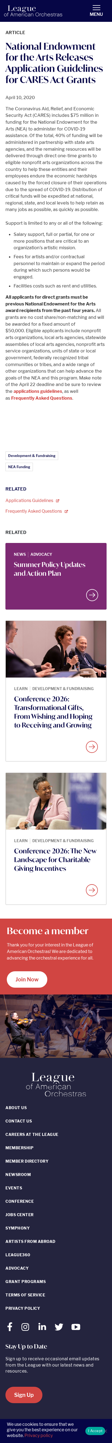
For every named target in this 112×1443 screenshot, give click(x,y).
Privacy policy (38, 1435)
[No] (105, 1431)
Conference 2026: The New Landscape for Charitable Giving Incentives (55, 860)
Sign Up (24, 1395)
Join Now (27, 979)
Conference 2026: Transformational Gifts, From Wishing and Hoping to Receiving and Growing (53, 711)
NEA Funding (19, 467)
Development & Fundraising (31, 455)
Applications (29, 500)
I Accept (95, 1431)
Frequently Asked (34, 511)
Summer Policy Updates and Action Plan (49, 569)
